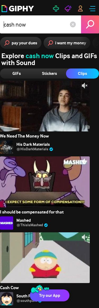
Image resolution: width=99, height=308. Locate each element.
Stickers (49, 73)
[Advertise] (68, 8)
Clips (82, 73)
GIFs (16, 73)
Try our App (49, 295)
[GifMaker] (56, 8)
